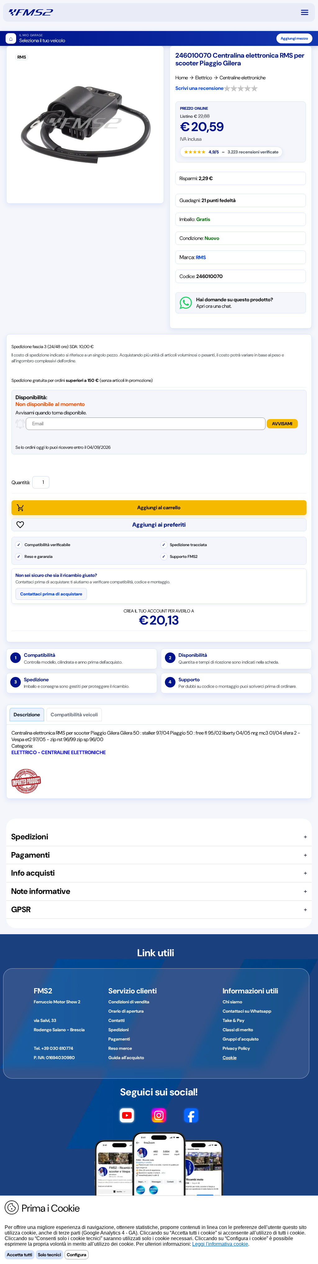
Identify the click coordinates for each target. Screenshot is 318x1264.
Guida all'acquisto (126, 1057)
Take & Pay (233, 1020)
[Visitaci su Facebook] (191, 1118)
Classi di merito (238, 1029)
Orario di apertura (126, 1011)
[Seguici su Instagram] (158, 1118)
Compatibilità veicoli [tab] (74, 714)
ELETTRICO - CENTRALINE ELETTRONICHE (58, 752)
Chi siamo (232, 1002)
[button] (307, 12)
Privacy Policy (236, 1048)
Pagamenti (119, 1039)
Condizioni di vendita (128, 1002)
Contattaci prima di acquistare (51, 594)
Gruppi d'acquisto (241, 1039)
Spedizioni (118, 1029)
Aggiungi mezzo (294, 38)
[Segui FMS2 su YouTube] (126, 1118)
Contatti (116, 1020)
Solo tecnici (49, 1254)
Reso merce (120, 1048)
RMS (201, 257)
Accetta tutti (19, 1254)
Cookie (230, 1057)
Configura (76, 1254)
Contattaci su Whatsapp (247, 1011)
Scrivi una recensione (199, 88)
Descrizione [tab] (27, 714)
